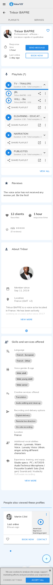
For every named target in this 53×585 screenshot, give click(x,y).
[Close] (50, 570)
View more (26, 319)
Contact (42, 539)
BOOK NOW (37, 55)
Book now (28, 539)
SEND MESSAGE (37, 47)
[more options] (45, 93)
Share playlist (19, 107)
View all (44, 171)
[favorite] (48, 30)
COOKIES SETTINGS (12, 580)
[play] (8, 93)
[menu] (4, 4)
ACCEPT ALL (38, 580)
